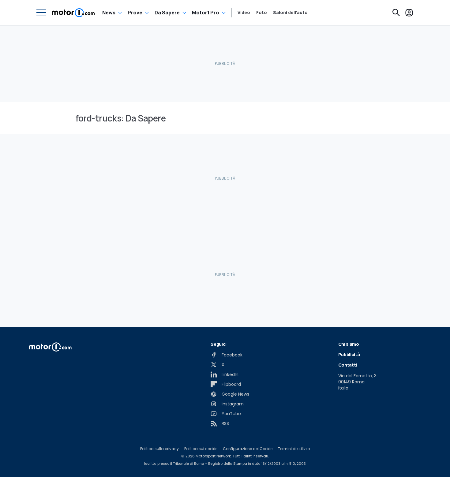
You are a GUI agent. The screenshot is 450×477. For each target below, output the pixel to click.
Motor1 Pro (205, 12)
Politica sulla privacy (159, 448)
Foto (261, 12)
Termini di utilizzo (294, 448)
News (108, 12)
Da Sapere (167, 12)
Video (244, 12)
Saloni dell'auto (290, 12)
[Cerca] (396, 12)
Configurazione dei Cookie (247, 448)
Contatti (347, 365)
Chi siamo (348, 344)
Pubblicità (349, 354)
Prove (135, 12)
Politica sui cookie (200, 448)
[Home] (73, 12)
